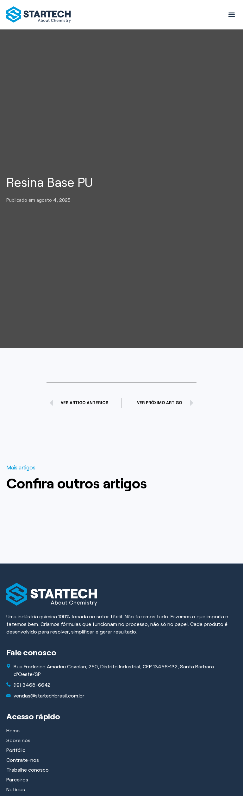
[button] (231, 14)
